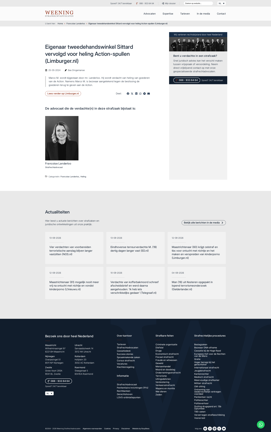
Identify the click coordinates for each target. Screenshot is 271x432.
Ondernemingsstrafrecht (168, 372)
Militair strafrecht (203, 383)
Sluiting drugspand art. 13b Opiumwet (207, 407)
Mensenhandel (163, 366)
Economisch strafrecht (167, 354)
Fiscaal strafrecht (165, 357)
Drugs (159, 350)
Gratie (197, 359)
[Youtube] (224, 429)
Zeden (159, 394)
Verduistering (162, 382)
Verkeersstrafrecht (165, 385)
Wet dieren (161, 391)
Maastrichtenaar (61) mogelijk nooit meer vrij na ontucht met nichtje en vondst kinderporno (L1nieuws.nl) (74, 285)
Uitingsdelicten (163, 379)
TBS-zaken (200, 411)
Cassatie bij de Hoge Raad (207, 350)
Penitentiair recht (203, 397)
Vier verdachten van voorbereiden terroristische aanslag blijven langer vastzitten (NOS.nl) (70, 250)
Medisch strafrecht (204, 377)
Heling (83, 176)
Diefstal (159, 347)
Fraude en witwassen (166, 360)
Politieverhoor (201, 403)
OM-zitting (199, 386)
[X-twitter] (219, 429)
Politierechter (201, 400)
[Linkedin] (215, 429)
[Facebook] (205, 429)
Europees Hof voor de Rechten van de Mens (209, 355)
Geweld (159, 363)
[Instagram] (210, 429)
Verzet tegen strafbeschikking (209, 415)
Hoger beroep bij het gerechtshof (204, 363)
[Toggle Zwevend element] (261, 424)
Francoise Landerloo (75, 23)
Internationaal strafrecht (206, 367)
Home (60, 23)
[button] (128, 94)
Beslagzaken (200, 344)
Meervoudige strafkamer (206, 380)
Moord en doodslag (165, 369)
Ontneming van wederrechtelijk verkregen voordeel (207, 391)
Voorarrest (199, 418)
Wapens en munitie (165, 388)
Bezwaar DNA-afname (205, 347)
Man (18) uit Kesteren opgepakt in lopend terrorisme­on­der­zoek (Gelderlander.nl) (192, 285)
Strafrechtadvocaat (54, 167)
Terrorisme (161, 376)
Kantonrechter (201, 374)
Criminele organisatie (166, 344)
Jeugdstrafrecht (202, 370)
